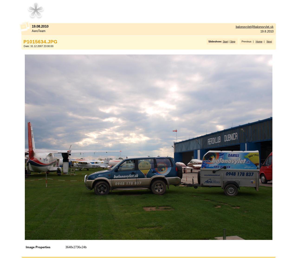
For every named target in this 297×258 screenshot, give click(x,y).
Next (269, 41)
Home (259, 41)
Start (225, 41)
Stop (232, 41)
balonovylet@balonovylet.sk (255, 27)
